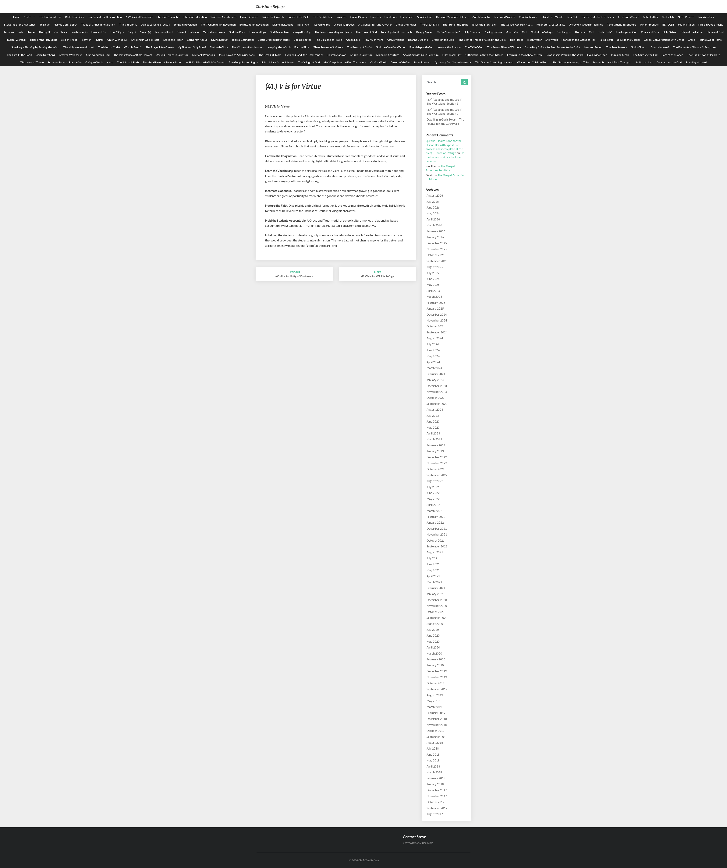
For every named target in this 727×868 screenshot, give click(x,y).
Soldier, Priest (69, 39)
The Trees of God (366, 32)
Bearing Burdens (418, 39)
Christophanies (528, 17)
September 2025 (437, 261)
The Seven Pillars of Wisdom (504, 47)
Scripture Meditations (223, 17)
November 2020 (437, 605)
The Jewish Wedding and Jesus (333, 32)
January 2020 (435, 665)
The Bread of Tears (269, 54)
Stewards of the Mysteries (20, 24)
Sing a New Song (45, 54)
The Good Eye (257, 32)
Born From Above (197, 39)
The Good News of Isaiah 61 (704, 54)
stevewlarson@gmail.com (418, 842)
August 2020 (435, 623)
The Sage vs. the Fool (645, 54)
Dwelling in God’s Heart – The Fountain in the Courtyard (445, 121)
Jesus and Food (164, 32)
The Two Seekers (616, 47)
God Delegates (302, 39)
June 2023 (433, 421)
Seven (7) (145, 32)
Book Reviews (422, 62)
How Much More (373, 39)
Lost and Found (593, 47)
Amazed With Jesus (70, 54)
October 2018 (436, 730)
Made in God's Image (710, 24)
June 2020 (433, 635)
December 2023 (437, 386)
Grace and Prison (173, 39)
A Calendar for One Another (375, 24)
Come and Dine (650, 32)
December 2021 (437, 528)
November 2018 (437, 724)
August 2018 (435, 742)
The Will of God (474, 47)
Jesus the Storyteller (484, 24)
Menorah (598, 62)
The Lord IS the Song (19, 54)
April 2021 (433, 576)
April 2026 (433, 219)
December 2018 (437, 718)
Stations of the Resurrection (105, 17)
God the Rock (237, 32)
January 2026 (435, 237)
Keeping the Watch (279, 47)
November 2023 (437, 391)
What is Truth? (133, 47)
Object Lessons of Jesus (155, 24)
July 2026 (433, 201)
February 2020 (436, 659)
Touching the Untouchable (396, 32)
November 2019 (437, 677)
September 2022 (437, 475)
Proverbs (341, 17)
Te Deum (44, 24)
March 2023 (434, 439)
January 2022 (435, 522)
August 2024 (435, 338)
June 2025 (433, 278)
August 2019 (435, 695)
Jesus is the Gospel (628, 39)
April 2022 (433, 504)
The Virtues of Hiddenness (248, 47)
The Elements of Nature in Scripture (694, 47)
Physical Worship (15, 39)
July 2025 (433, 273)
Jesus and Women (628, 17)
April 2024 (433, 362)
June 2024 (433, 350)
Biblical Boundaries (243, 39)
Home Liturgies (249, 17)
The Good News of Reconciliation (162, 62)
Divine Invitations (282, 24)
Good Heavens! (660, 47)
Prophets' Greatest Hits (550, 24)
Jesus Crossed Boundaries (274, 39)
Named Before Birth (65, 24)
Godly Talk (668, 17)
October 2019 (436, 683)
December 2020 (437, 600)
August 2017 (435, 814)
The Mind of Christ (109, 47)
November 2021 (437, 534)
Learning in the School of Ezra (524, 54)
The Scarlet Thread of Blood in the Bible (482, 39)
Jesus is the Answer (449, 47)
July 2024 (433, 344)
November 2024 (437, 320)
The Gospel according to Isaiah (247, 62)
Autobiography (481, 17)
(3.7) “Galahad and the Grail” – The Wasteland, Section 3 (445, 101)
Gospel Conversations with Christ (664, 39)
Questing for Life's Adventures (453, 62)
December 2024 (437, 314)
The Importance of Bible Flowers (132, 54)
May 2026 (433, 213)
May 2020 (433, 641)
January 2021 (435, 594)
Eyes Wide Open (597, 54)
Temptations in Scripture (621, 24)
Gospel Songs (358, 17)
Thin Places (516, 39)
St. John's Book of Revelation (65, 62)
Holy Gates (669, 32)
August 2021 (435, 552)
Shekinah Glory (219, 47)
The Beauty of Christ (359, 47)
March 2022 (434, 510)
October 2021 (436, 540)
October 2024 (436, 326)
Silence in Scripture (387, 54)
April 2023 (433, 433)
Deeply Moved (424, 32)
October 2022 (436, 469)
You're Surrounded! (448, 32)
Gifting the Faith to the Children (484, 54)
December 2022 (437, 457)
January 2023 (435, 451)
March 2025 (434, 296)
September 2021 (437, 546)
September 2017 (437, 808)
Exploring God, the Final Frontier (304, 54)
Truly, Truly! (605, 32)
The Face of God (584, 32)
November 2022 (437, 463)
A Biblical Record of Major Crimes (205, 62)
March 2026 (434, 225)
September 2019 (437, 689)
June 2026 (433, 207)
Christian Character (168, 17)
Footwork (86, 39)
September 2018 (437, 736)
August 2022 (435, 481)
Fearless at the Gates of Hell (578, 39)
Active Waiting (395, 39)
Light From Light (452, 54)
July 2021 (433, 558)
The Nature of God (50, 17)
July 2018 (433, 748)
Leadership (406, 17)
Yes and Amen (686, 24)
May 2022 (433, 499)
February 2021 (436, 588)
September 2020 (437, 617)
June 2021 (433, 564)
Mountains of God (516, 32)
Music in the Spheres (281, 62)
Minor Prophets (649, 24)
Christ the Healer (406, 24)
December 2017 (437, 790)
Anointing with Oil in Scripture (421, 54)
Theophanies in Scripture (328, 47)
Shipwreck (551, 39)
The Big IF (44, 32)
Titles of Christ (128, 24)
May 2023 (433, 427)
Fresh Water (534, 39)
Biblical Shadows (336, 54)
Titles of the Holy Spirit (43, 39)
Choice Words (378, 62)
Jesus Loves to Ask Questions (237, 54)
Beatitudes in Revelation (254, 24)
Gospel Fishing (302, 32)
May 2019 (433, 701)
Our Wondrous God (98, 54)
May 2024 (433, 356)
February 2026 (436, 231)
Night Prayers (686, 17)
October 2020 (436, 611)
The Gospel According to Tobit (570, 62)
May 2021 (433, 570)
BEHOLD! (668, 24)
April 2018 (433, 766)
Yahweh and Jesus (214, 32)
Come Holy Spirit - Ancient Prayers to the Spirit (552, 47)
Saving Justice (493, 32)
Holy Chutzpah (472, 32)
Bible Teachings (74, 17)
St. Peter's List (644, 62)
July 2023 (433, 415)
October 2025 (436, 255)
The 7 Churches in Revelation (218, 24)
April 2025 (433, 290)
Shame (31, 32)
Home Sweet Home (710, 39)
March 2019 (434, 706)
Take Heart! (606, 39)
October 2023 (436, 397)
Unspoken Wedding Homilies (586, 24)
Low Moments (79, 32)
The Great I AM (429, 24)
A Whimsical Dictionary (139, 17)
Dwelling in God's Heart (145, 39)
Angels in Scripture (361, 54)
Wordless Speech (344, 24)
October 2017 (436, 802)
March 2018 (434, 772)
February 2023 (436, 445)
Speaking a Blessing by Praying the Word (35, 47)
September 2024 (437, 332)
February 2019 (436, 713)
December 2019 (437, 671)
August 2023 (435, 409)
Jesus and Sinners (504, 17)
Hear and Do (98, 32)
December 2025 (437, 243)
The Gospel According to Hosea (494, 62)
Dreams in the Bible (443, 39)
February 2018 (436, 778)
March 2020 (434, 653)
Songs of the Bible (298, 17)
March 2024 (434, 368)
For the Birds (302, 47)
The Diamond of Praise (328, 39)
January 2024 (435, 379)
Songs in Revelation (185, 24)
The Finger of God (626, 32)
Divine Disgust (220, 39)
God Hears (60, 32)
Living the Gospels (273, 17)
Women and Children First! (533, 62)
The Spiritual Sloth (128, 62)
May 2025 (433, 284)
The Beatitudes (322, 17)
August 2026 (435, 195)
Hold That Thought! (620, 62)
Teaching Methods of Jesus (597, 17)
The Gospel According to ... (516, 24)
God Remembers (279, 32)
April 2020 (433, 647)
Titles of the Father (691, 32)
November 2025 (437, 249)
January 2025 (435, 308)
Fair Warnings (706, 17)
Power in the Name (188, 32)
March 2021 (434, 582)
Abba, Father (650, 17)
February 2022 (436, 516)
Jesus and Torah (13, 32)
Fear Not (572, 17)
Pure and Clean (620, 54)
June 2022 (433, 492)
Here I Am (303, 24)
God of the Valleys (542, 32)
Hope (110, 62)
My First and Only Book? (192, 47)
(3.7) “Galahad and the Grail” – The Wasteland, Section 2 (445, 111)
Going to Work (94, 62)
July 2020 (433, 629)
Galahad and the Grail (669, 62)
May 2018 (433, 760)
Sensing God (424, 17)
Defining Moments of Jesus (452, 17)
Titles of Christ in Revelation (98, 24)
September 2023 (437, 403)
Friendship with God (421, 47)
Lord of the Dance (672, 54)
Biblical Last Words (552, 17)
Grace (691, 39)
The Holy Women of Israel (78, 47)
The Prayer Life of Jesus (159, 47)
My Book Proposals (203, 54)
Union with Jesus (117, 39)
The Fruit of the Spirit (455, 24)
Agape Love (353, 39)
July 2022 (433, 487)
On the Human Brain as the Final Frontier (445, 157)
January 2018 (435, 784)
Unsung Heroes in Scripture (172, 54)
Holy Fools (391, 17)
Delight (132, 32)
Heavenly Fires (321, 24)
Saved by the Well (696, 62)
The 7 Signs (117, 32)
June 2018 (433, 754)
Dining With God (400, 62)
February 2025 (436, 302)
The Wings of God (309, 62)
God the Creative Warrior (391, 47)
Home (16, 17)
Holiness (376, 17)
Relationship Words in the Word (564, 54)
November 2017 (437, 796)
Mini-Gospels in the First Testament (345, 62)
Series (27, 17)
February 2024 (436, 374)
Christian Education (195, 17)
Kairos (100, 39)
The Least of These (32, 62)
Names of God (715, 32)
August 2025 (435, 267)
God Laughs (563, 32)
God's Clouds (639, 47)
